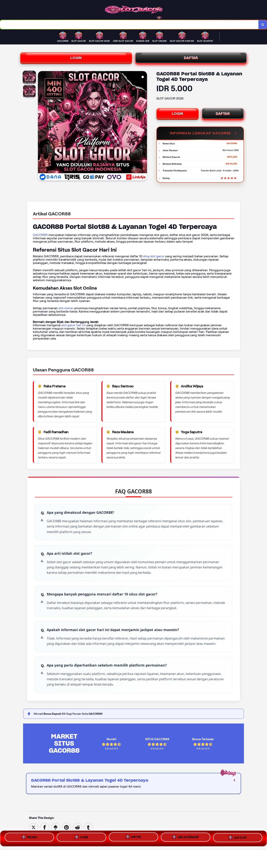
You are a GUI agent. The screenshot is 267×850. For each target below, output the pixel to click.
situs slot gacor (153, 256)
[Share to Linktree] (55, 827)
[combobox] (129, 24)
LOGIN (76, 58)
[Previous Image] (41, 126)
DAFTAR (191, 58)
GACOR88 (40, 235)
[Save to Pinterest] (66, 827)
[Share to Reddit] (77, 827)
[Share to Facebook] (44, 827)
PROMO (32, 837)
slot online (65, 308)
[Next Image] (144, 126)
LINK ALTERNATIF (188, 838)
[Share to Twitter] (33, 827)
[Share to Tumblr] (88, 827)
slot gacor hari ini (73, 325)
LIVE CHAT (240, 838)
